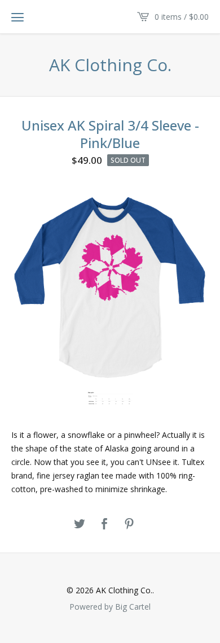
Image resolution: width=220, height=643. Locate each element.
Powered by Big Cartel (110, 606)
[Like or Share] (104, 524)
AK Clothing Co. (110, 65)
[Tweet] (79, 524)
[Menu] (17, 17)
